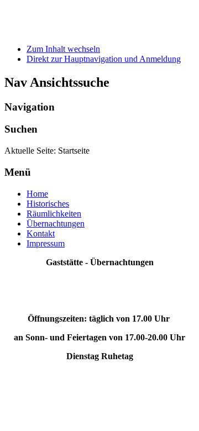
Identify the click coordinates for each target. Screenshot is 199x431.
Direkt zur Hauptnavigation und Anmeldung (104, 59)
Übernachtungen (56, 223)
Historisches (48, 203)
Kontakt (41, 233)
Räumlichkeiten (54, 213)
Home (37, 193)
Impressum (46, 243)
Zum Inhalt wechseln (63, 49)
